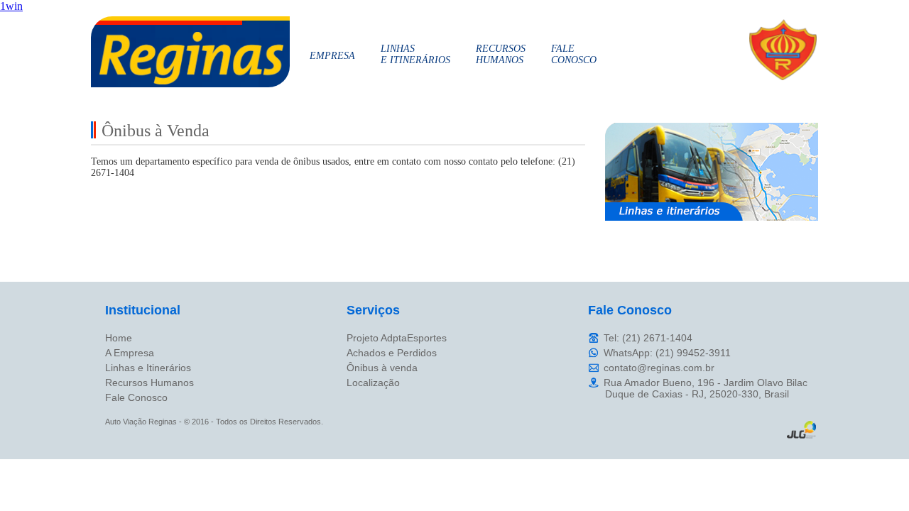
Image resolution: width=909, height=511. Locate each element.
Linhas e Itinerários (148, 367)
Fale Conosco (136, 397)
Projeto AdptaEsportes (397, 338)
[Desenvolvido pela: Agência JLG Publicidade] (801, 436)
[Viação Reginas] (190, 83)
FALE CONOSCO (574, 54)
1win (11, 6)
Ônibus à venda (382, 367)
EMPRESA (332, 55)
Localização (373, 382)
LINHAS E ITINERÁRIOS (415, 54)
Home (118, 338)
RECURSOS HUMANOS (501, 54)
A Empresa (129, 352)
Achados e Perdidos (392, 352)
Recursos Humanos (149, 382)
